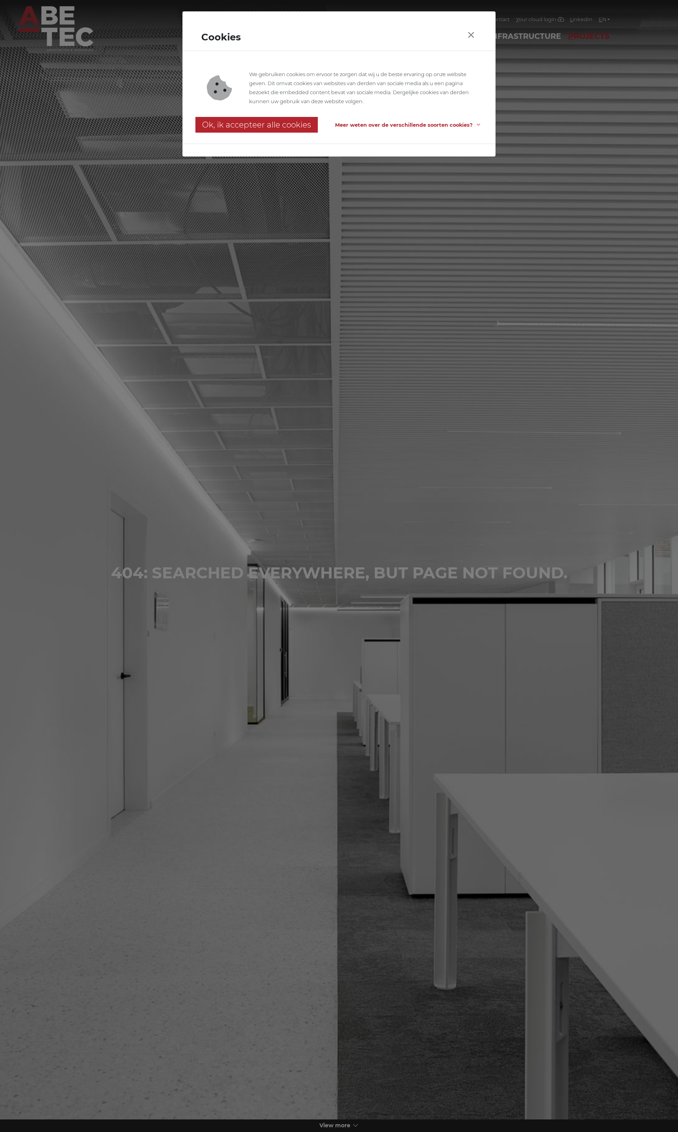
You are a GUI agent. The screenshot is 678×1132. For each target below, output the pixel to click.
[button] (409, 125)
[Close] (471, 35)
